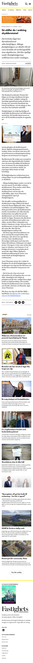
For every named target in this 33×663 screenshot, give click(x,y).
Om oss (4, 637)
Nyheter (4, 10)
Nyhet (28, 63)
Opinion (30, 10)
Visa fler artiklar (16, 572)
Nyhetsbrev (5, 639)
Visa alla (29, 314)
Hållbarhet (18, 10)
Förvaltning (11, 10)
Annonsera (5, 642)
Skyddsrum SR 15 (16, 294)
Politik (24, 10)
